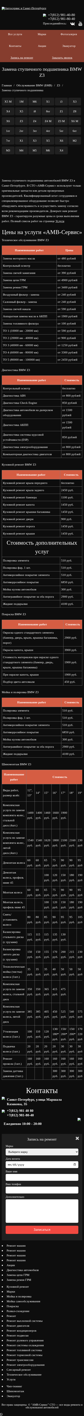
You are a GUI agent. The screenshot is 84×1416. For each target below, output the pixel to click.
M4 (21, 150)
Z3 (58, 85)
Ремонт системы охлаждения (25, 1345)
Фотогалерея (69, 34)
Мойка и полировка (19, 1296)
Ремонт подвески (18, 1335)
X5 (21, 111)
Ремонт (11, 1316)
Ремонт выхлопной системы (25, 1320)
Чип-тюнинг (14, 1386)
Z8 (74, 111)
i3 (61, 101)
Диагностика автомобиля (23, 1270)
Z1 (61, 111)
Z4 (34, 121)
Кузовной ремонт (18, 1286)
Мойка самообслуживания (23, 1301)
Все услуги (15, 34)
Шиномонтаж (15, 1391)
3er (35, 130)
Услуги (59, 221)
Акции (42, 45)
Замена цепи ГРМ (18, 1275)
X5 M (8, 101)
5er (61, 130)
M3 (8, 150)
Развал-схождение (18, 1311)
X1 (48, 101)
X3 (75, 101)
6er (75, 130)
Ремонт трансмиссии (20, 1359)
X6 (8, 121)
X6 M (74, 121)
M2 (75, 140)
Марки (42, 34)
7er (8, 140)
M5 (35, 150)
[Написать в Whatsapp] (42, 1414)
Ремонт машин (16, 1245)
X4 (8, 111)
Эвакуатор (69, 45)
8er (48, 111)
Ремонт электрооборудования (26, 1364)
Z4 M (48, 121)
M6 (35, 101)
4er (48, 130)
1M (21, 101)
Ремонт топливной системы (24, 1350)
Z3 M (61, 121)
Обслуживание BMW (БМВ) (34, 85)
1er (8, 130)
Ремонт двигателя (18, 1325)
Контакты (15, 45)
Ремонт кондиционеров (21, 1330)
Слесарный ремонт (19, 1369)
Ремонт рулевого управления (25, 1340)
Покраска (13, 1306)
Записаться (42, 1229)
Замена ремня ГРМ (19, 1279)
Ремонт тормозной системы (24, 1355)
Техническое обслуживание (24, 1374)
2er (21, 130)
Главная (7, 85)
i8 (35, 111)
